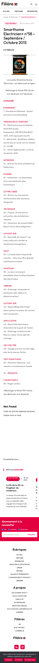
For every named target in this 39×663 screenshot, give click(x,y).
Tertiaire (18, 11)
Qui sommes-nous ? (20, 593)
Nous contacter (20, 596)
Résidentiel (32, 11)
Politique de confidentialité (19, 609)
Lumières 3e (19, 631)
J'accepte (8, 660)
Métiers (19, 571)
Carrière (19, 581)
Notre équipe (19, 602)
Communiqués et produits (20, 577)
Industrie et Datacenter (19, 564)
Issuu (16, 459)
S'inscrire (31, 534)
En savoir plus (30, 660)
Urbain (19, 568)
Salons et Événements (19, 574)
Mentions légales (19, 606)
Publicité (19, 599)
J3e (19, 624)
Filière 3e (10, 50)
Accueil (6, 11)
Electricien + (15, 17)
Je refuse (18, 660)
